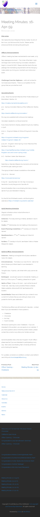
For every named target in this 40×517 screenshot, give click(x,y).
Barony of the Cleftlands (12, 10)
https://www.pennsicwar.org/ (10, 178)
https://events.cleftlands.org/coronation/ (14, 113)
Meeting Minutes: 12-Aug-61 (10, 478)
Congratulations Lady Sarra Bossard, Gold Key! (16, 440)
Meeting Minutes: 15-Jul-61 (9, 481)
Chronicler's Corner (9, 31)
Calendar (4, 395)
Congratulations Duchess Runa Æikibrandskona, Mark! (18, 458)
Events (4, 406)
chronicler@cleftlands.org (18, 357)
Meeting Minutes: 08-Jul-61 (10, 484)
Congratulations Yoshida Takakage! (12, 464)
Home (3, 387)
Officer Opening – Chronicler (10, 437)
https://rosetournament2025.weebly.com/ (14, 103)
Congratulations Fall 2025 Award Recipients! (15, 467)
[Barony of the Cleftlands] (4, 4)
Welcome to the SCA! (8, 391)
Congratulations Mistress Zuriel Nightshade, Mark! (16, 454)
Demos (4, 410)
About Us (4, 399)
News (3, 414)
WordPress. (26, 511)
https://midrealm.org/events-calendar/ (21, 201)
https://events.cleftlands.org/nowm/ (15, 160)
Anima (19, 511)
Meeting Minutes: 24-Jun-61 (10, 487)
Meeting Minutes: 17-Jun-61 (9, 490)
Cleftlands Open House (8, 434)
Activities (4, 402)
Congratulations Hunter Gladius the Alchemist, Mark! (17, 461)
